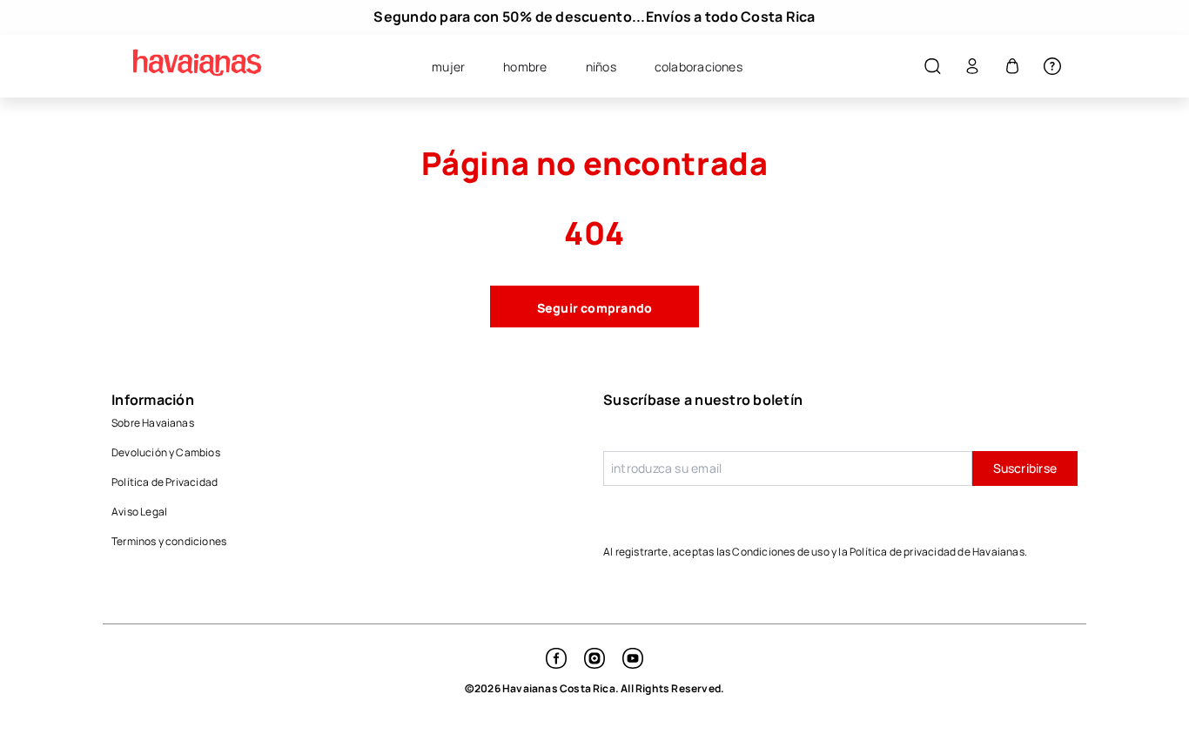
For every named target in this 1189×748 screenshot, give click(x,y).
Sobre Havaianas (152, 422)
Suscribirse (1025, 468)
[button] (932, 66)
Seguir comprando (595, 308)
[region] (594, 17)
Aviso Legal (139, 511)
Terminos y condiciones (168, 541)
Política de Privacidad (164, 482)
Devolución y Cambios (165, 452)
